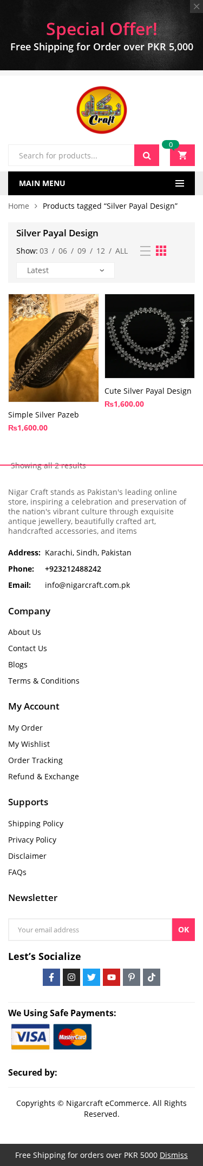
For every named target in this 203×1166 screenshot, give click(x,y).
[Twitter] (91, 977)
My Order (25, 728)
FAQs (17, 872)
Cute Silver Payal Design (148, 391)
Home (18, 206)
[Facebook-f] (51, 977)
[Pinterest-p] (131, 977)
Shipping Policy (35, 823)
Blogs (18, 664)
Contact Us (27, 648)
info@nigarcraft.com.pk (87, 585)
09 (81, 251)
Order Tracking (35, 760)
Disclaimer (27, 856)
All (121, 251)
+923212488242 (73, 569)
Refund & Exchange (43, 776)
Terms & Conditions (44, 680)
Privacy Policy (32, 839)
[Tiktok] (151, 977)
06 (62, 251)
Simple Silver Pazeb (43, 414)
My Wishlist (29, 744)
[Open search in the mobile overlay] (83, 155)
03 (44, 251)
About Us (24, 632)
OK (183, 929)
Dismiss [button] (174, 1155)
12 (100, 251)
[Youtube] (111, 977)
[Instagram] (71, 977)
